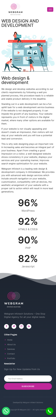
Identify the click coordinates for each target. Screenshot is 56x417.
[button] (6, 411)
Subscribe (28, 386)
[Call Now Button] (49, 411)
